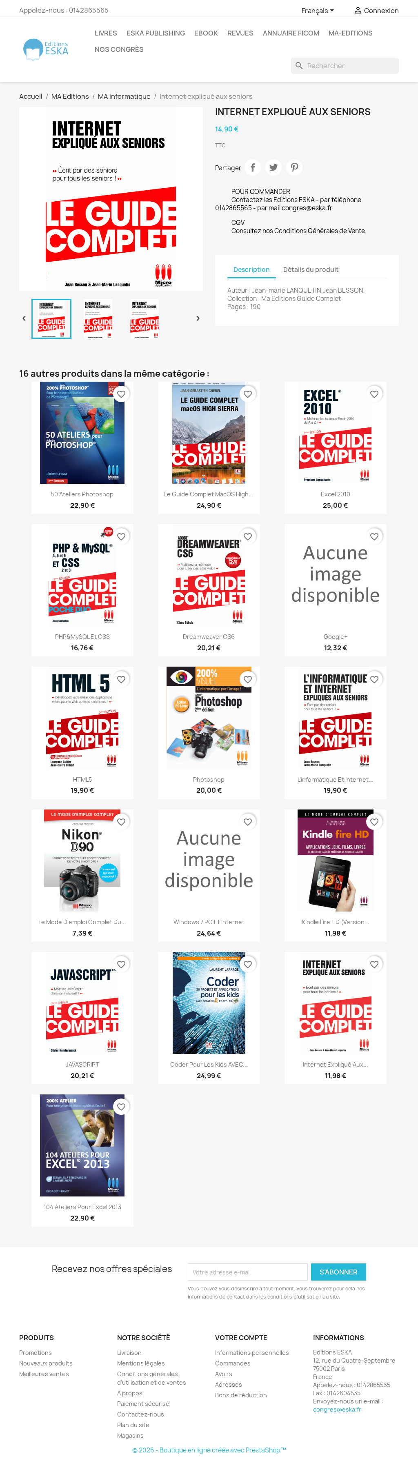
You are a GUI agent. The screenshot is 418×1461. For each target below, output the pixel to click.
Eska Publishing (156, 33)
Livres (106, 33)
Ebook (206, 33)
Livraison (129, 1352)
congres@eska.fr (337, 1409)
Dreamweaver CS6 (209, 636)
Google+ (335, 636)
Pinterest (294, 167)
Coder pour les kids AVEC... (209, 1064)
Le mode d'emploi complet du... (82, 922)
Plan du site (133, 1425)
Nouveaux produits (46, 1363)
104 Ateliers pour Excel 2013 (82, 1207)
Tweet (273, 167)
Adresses (228, 1384)
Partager (253, 167)
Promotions (35, 1352)
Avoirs (223, 1374)
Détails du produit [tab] (311, 269)
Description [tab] (251, 269)
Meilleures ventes (44, 1374)
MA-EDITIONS (351, 33)
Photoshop (209, 779)
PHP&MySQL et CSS (82, 636)
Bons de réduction (241, 1395)
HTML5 (82, 779)
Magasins (130, 1435)
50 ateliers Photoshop (82, 494)
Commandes (233, 1363)
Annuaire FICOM (291, 33)
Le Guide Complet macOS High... (208, 494)
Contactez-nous (140, 1414)
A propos (129, 1393)
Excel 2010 (335, 494)
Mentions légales (141, 1363)
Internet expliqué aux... (335, 1064)
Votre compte (241, 1337)
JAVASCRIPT (82, 1064)
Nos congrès (119, 49)
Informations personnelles (252, 1352)
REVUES (240, 33)
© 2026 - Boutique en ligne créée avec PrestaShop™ (209, 1450)
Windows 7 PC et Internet (209, 922)
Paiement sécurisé (143, 1404)
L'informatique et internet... (336, 779)
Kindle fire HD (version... (335, 922)
